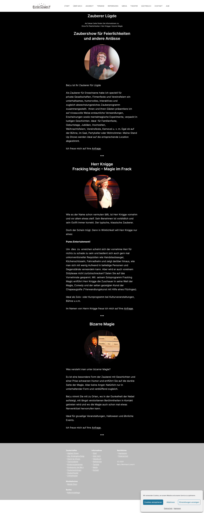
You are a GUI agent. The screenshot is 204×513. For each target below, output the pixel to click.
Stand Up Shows (73, 459)
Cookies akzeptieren (153, 502)
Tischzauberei (72, 462)
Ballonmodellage (73, 493)
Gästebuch (97, 459)
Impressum (177, 508)
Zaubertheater (72, 473)
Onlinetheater (72, 476)
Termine (96, 464)
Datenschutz (168, 508)
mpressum (123, 453)
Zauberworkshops (74, 470)
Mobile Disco (72, 484)
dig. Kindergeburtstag (75, 456)
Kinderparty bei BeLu (75, 467)
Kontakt (96, 470)
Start (95, 453)
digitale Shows (73, 453)
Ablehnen (171, 502)
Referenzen (97, 462)
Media (95, 467)
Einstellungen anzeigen (189, 502)
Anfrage (96, 148)
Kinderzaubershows (75, 464)
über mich (97, 456)
